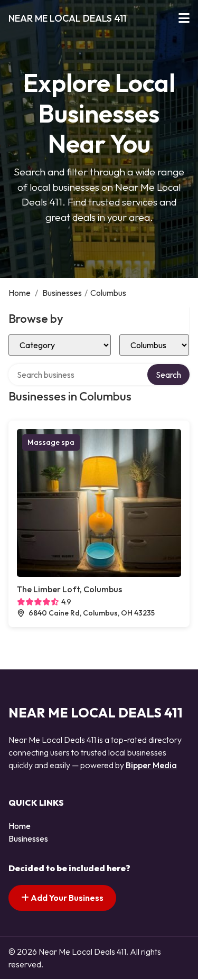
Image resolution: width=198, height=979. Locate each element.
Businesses (62, 292)
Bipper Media (151, 765)
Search (168, 374)
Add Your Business (66, 897)
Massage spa (50, 442)
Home (19, 292)
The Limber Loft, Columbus (69, 589)
